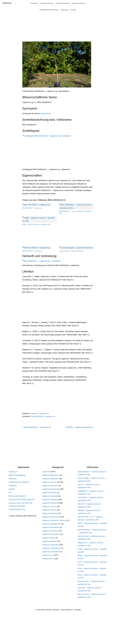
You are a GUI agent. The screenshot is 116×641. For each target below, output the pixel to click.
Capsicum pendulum (50, 541)
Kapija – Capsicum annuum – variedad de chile (36, 224)
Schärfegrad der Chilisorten (19, 482)
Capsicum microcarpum (51, 534)
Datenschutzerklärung (17, 475)
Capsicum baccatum (50, 489)
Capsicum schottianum (50, 552)
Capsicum (34, 413)
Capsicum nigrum (48, 538)
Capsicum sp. (44, 413)
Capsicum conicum (49, 506)
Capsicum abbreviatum (51, 475)
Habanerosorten (48, 559)
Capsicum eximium (49, 510)
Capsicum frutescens (50, 517)
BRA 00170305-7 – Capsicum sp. (32, 208)
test (10, 492)
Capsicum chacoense (50, 499)
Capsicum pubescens (50, 545)
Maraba (12, 489)
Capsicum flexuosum (50, 513)
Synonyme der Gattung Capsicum (21, 499)
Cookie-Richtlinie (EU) (17, 509)
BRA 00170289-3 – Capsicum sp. (32, 251)
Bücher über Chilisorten (17, 496)
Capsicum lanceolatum (50, 527)
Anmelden (77, 610)
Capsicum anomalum (50, 485)
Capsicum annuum (49, 482)
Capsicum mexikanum (50, 531)
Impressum (13, 472)
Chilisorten (7, 3)
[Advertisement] (58, 29)
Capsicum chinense (49, 503)
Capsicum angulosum (50, 479)
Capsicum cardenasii (50, 496)
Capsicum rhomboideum (51, 548)
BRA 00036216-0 (37, 416)
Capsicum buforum (49, 492)
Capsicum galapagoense (51, 524)
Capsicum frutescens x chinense (54, 520)
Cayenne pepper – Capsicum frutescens (71, 251)
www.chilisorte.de (67, 610)
